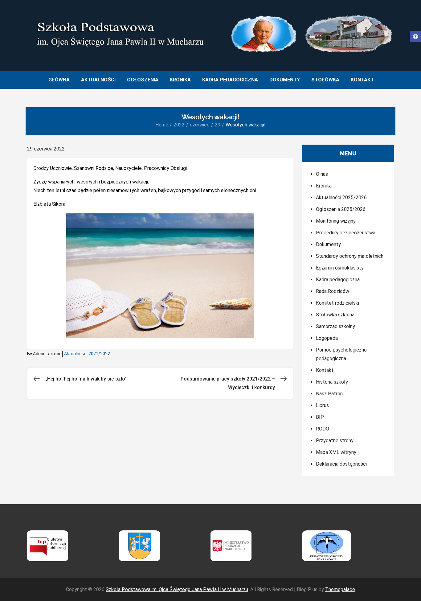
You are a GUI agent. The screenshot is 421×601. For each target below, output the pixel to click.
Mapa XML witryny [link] (336, 452)
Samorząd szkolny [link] (335, 326)
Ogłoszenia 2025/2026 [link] (341, 209)
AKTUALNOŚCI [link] (98, 80)
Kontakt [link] (324, 370)
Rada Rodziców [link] (332, 291)
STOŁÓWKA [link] (325, 80)
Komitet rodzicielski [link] (337, 303)
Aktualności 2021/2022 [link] (87, 353)
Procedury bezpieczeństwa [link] (345, 233)
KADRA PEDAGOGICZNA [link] (230, 80)
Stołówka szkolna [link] (335, 315)
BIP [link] (320, 417)
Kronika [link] (324, 186)
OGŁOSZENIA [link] (142, 80)
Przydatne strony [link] (335, 440)
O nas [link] (322, 174)
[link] (415, 36)
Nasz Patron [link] (329, 394)
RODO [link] (322, 429)
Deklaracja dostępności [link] (341, 464)
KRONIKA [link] (180, 80)
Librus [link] (322, 405)
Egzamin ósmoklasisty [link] (340, 268)
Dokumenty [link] (328, 244)
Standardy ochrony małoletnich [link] (349, 256)
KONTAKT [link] (362, 80)
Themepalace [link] (340, 589)
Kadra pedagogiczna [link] (338, 279)
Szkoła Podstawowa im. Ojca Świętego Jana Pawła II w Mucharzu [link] (177, 589)
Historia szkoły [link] (332, 382)
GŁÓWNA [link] (59, 80)
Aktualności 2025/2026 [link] (341, 197)
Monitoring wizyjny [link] (336, 221)
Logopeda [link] (327, 338)
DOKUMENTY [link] (284, 80)
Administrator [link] (47, 353)
